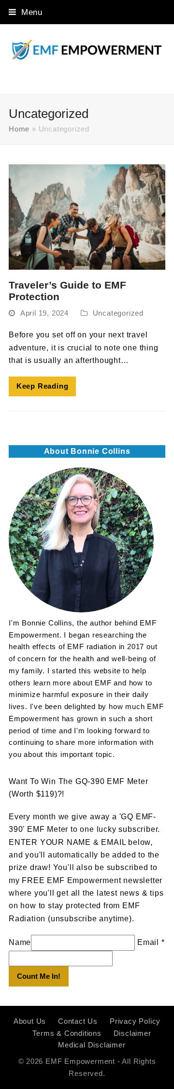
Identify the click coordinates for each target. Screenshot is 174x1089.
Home (19, 129)
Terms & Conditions (66, 1033)
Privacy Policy (135, 1021)
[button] (26, 12)
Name (20, 942)
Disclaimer (132, 1033)
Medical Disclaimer (91, 1045)
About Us (30, 1021)
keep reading (42, 386)
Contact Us (78, 1021)
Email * (151, 942)
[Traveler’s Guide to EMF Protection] (87, 216)
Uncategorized (118, 313)
